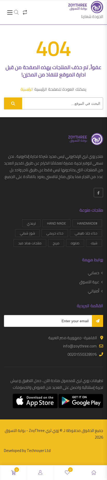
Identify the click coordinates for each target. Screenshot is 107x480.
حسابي (93, 273)
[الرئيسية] (93, 472)
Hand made (56, 223)
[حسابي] (40, 472)
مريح (56, 243)
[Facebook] (98, 192)
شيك (94, 243)
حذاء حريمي (54, 233)
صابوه (75, 243)
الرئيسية (27, 89)
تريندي (31, 223)
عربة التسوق (89, 282)
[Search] (13, 103)
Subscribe (97, 321)
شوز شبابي (27, 233)
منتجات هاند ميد (30, 243)
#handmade (87, 223)
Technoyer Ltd (39, 450)
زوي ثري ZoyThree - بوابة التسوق (32, 430)
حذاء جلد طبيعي (86, 233)
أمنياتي (93, 291)
